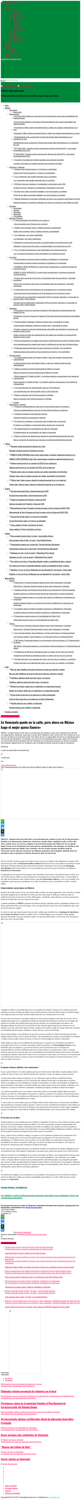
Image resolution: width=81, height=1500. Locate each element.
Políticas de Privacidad (12, 1493)
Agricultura (13, 10)
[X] (40, 831)
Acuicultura (18, 20)
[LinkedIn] (40, 834)
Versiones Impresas (11, 1488)
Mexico (31, 1235)
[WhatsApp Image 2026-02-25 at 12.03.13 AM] (25, 1373)
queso (36, 1235)
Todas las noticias (11, 1485)
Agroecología (14, 14)
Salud (7, 54)
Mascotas (17, 26)
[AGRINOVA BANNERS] (22, 1233)
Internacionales (15, 36)
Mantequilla (24, 1235)
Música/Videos (10, 48)
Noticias (8, 8)
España (16, 38)
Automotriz (18, 12)
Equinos (16, 22)
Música (12, 50)
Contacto (8, 1491)
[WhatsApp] (40, 821)
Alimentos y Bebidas (17, 16)
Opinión (8, 46)
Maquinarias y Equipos (17, 40)
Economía (12, 32)
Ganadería (13, 34)
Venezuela (43, 1235)
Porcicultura (18, 28)
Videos (12, 52)
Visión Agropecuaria (8, 765)
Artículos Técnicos (16, 30)
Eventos (8, 44)
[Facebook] (40, 824)
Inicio (7, 6)
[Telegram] (40, 828)
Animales (12, 18)
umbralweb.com (54, 1497)
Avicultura (17, 24)
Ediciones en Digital (12, 56)
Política (8, 42)
